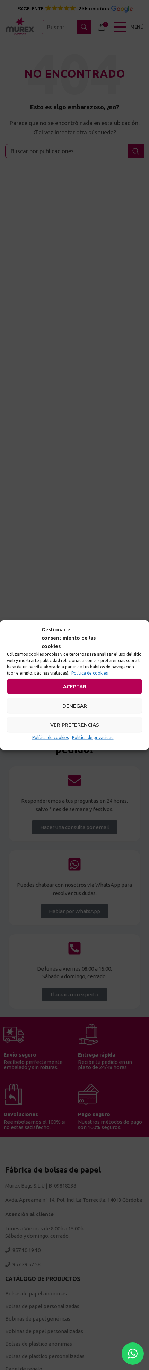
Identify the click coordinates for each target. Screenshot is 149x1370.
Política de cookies (50, 737)
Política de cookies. (90, 673)
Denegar (74, 705)
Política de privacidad (93, 737)
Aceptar (74, 686)
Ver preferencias (74, 724)
